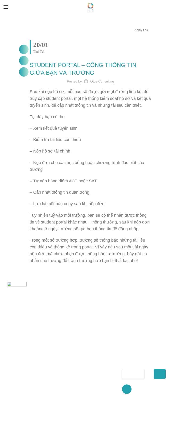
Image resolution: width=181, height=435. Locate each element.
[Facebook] (24, 49)
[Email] (24, 72)
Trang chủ (62, 340)
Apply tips (141, 30)
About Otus (64, 348)
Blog (57, 399)
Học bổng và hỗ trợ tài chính (102, 374)
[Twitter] (24, 60)
